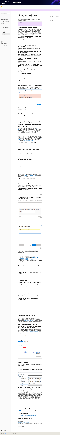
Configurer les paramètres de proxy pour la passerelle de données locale (30, 134)
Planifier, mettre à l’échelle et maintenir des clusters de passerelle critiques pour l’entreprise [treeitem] (5, 31)
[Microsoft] (1, 6)
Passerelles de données (27, 12)
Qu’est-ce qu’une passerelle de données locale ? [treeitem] (5, 22)
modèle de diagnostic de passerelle (28, 320)
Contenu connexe (52, 23)
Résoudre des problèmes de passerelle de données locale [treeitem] (5, 34)
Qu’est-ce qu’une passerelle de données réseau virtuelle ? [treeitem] (5, 45)
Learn (19, 12)
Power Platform (22, 12)
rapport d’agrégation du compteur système (31, 171)
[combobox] (5, 13)
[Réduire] (10, 12)
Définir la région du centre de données (28, 140)
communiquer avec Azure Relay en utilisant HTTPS (33, 155)
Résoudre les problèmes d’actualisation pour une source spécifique (53, 21)
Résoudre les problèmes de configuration (53, 18)
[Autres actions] (41, 12)
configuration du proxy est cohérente (28, 259)
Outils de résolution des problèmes (54, 19)
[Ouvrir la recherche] (55, 6)
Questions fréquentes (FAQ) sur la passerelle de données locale (27, 415)
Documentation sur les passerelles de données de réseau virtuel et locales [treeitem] (5, 15)
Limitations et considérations (53, 22)
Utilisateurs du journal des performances (30, 175)
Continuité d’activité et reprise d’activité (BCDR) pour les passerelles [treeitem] (5, 17)
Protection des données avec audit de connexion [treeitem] (5, 38)
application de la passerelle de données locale (33, 331)
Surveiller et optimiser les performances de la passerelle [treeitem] (6, 36)
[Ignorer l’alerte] (58, 1)
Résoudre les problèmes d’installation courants (54, 17)
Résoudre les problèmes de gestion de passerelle (54, 15)
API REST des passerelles (22, 410)
